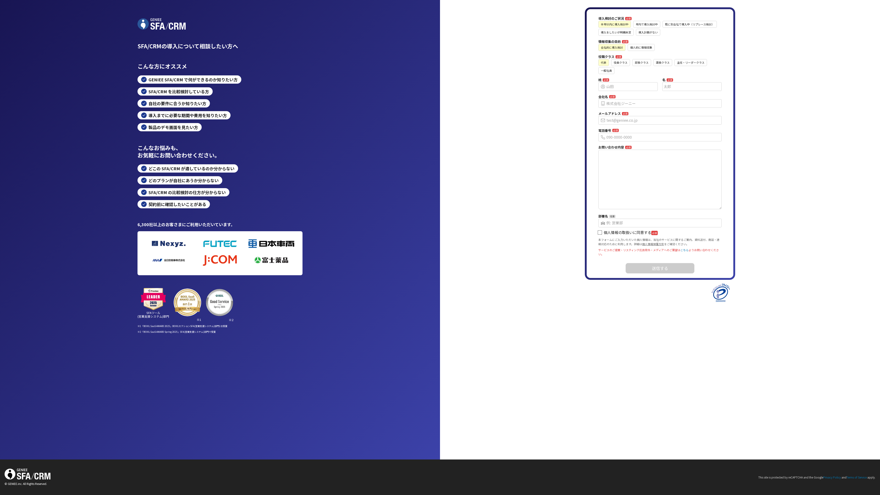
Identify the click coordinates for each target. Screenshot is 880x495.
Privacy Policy (832, 477)
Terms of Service (857, 477)
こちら (684, 250)
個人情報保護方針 (653, 244)
